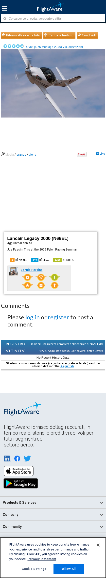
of (41, 260)
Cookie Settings (34, 569)
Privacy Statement (42, 559)
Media (9, 154)
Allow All (69, 569)
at (64, 260)
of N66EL (19, 260)
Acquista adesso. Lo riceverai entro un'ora (75, 351)
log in (32, 317)
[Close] (98, 545)
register (58, 317)
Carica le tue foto (61, 35)
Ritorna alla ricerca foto (23, 35)
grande (21, 154)
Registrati (67, 366)
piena (32, 154)
